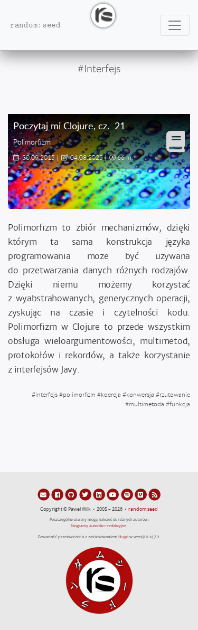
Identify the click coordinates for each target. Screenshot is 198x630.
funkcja (179, 403)
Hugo (123, 536)
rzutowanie (174, 394)
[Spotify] (127, 494)
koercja (111, 394)
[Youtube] (113, 494)
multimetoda (146, 403)
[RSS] (154, 494)
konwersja (140, 394)
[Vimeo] (141, 494)
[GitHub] (72, 494)
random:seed (143, 509)
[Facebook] (58, 494)
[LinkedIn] (100, 494)
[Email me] (44, 494)
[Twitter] (86, 494)
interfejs (46, 394)
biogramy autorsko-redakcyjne (98, 525)
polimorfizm (79, 394)
